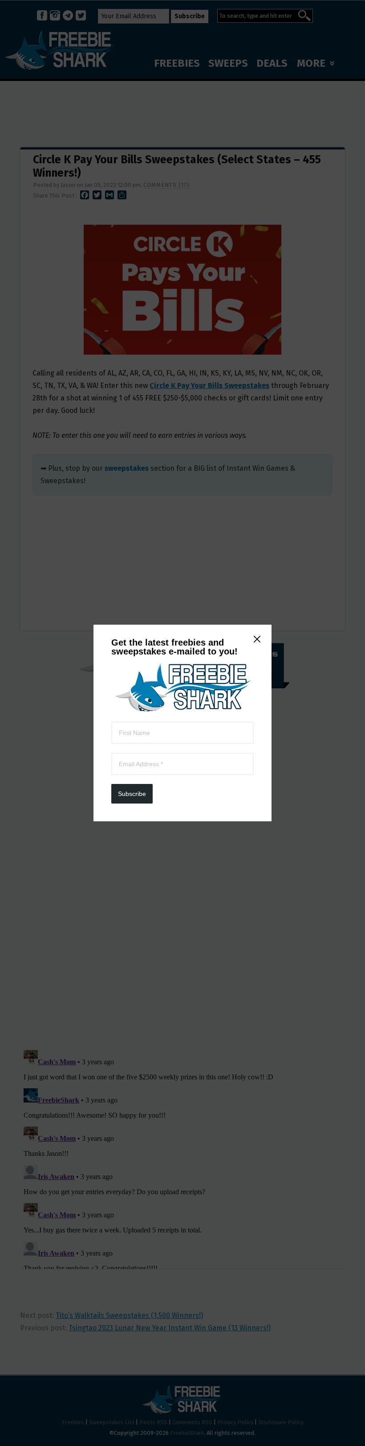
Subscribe (132, 793)
